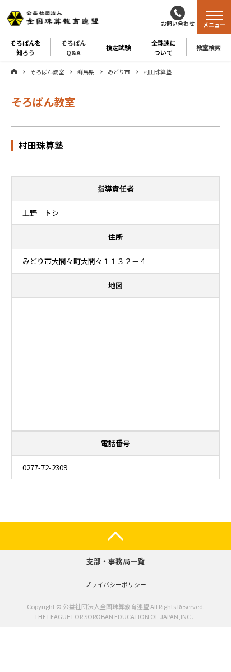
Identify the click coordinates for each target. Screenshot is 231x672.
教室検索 (208, 47)
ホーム (14, 71)
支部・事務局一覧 (115, 561)
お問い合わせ (178, 23)
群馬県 (85, 71)
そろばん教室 (47, 71)
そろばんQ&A (73, 47)
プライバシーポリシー (115, 584)
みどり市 (119, 71)
